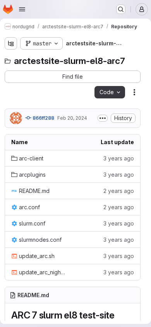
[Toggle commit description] (103, 118)
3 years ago (118, 158)
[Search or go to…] (120, 9)
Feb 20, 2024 (72, 118)
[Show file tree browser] (11, 43)
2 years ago (118, 191)
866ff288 (42, 118)
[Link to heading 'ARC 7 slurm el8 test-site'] (120, 315)
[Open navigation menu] (22, 9)
